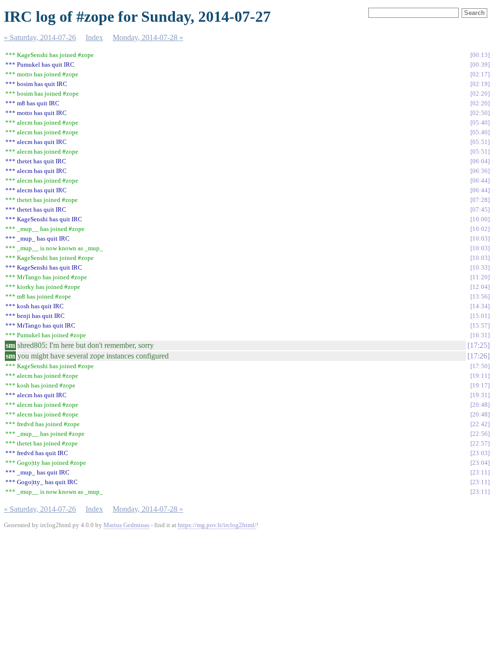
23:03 (480, 453)
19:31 (480, 395)
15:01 (480, 315)
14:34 (480, 306)
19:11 (480, 375)
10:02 (480, 228)
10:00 (480, 219)
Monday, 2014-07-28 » (148, 37)
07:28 (480, 199)
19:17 (480, 385)
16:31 (480, 335)
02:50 (480, 112)
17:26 (478, 356)
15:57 (480, 325)
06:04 (480, 161)
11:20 (480, 277)
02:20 (480, 93)
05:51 (480, 141)
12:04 (480, 286)
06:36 (480, 170)
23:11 (480, 472)
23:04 (480, 462)
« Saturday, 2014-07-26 (40, 37)
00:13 (480, 54)
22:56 (480, 433)
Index (94, 37)
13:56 (480, 296)
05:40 (480, 122)
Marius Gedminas (126, 525)
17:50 (480, 366)
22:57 (480, 443)
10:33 (480, 267)
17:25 (478, 345)
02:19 (480, 83)
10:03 (480, 238)
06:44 (480, 180)
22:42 (480, 424)
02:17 (480, 74)
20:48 (480, 404)
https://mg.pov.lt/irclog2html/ (217, 525)
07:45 (480, 209)
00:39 (480, 64)
